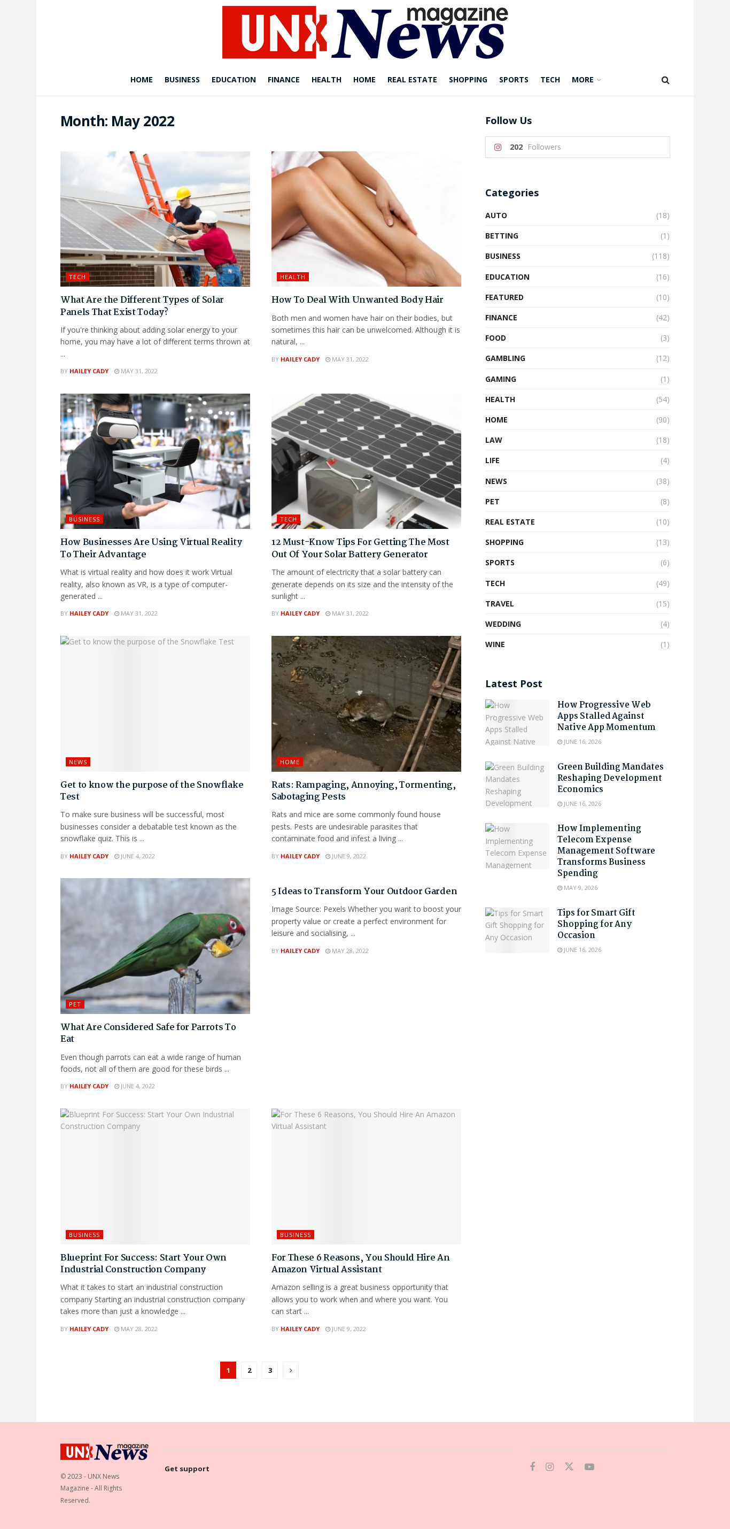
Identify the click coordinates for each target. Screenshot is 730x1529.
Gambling (505, 358)
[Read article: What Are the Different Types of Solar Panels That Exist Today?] (155, 219)
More (583, 79)
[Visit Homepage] (365, 32)
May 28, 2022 (349, 951)
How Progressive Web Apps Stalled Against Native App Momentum (606, 716)
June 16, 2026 (581, 741)
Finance (284, 79)
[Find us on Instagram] (550, 1467)
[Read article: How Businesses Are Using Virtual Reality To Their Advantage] (155, 461)
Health (326, 79)
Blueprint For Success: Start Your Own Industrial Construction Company (143, 1264)
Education (234, 79)
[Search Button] (666, 80)
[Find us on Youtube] (589, 1467)
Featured (504, 297)
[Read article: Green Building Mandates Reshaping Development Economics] (517, 785)
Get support (187, 1468)
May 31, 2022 (138, 371)
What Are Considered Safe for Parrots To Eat (148, 1033)
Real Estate (412, 79)
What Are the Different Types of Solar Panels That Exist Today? (142, 306)
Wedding (503, 624)
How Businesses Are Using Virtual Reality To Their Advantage (151, 548)
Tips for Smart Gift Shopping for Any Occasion (596, 924)
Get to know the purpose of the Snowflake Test (151, 791)
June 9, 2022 (348, 856)
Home (141, 79)
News (78, 762)
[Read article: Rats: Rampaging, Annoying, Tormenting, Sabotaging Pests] (366, 704)
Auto (496, 215)
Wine (495, 644)
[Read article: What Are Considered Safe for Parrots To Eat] (155, 946)
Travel (499, 603)
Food (495, 338)
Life (492, 460)
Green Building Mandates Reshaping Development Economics (610, 778)
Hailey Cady (88, 371)
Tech (550, 79)
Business (182, 79)
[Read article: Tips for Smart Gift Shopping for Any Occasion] (517, 931)
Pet (75, 1004)
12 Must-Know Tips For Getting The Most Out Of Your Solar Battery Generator (360, 548)
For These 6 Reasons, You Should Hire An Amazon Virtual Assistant (360, 1264)
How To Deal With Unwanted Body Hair (357, 300)
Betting (501, 235)
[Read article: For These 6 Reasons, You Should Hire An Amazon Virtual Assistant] (366, 1176)
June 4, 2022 (137, 856)
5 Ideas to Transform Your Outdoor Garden (364, 892)
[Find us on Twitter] (569, 1467)
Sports (514, 79)
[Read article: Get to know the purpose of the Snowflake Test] (155, 704)
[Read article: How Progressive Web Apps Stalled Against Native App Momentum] (517, 723)
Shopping (468, 79)
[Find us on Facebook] (532, 1467)
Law (493, 440)
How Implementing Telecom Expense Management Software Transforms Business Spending (606, 851)
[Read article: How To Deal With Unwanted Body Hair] (366, 219)
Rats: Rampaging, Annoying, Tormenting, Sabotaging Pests (363, 791)
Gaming (500, 379)
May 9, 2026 (579, 887)
